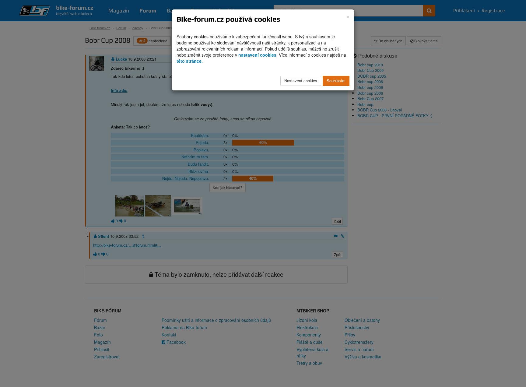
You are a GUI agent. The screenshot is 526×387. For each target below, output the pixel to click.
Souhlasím (336, 80)
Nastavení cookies (300, 80)
